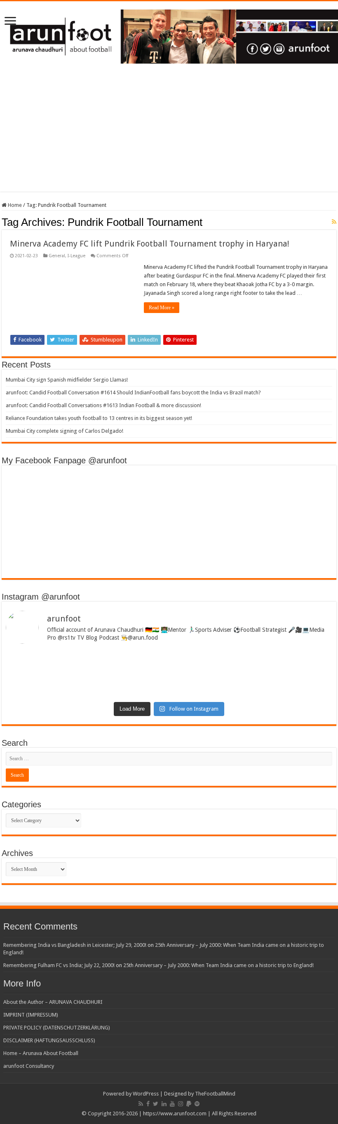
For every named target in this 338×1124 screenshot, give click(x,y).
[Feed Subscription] (334, 221)
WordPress (146, 1094)
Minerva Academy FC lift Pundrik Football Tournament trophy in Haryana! (149, 244)
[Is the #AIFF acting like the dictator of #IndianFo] (251, 682)
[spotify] (197, 1104)
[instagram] (180, 1104)
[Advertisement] (169, 134)
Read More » (161, 308)
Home (14, 205)
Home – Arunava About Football (40, 1053)
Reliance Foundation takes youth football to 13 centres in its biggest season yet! (99, 418)
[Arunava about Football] (169, 35)
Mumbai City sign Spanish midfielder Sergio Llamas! (67, 380)
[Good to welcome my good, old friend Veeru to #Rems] (86, 685)
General (57, 255)
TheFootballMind (215, 1094)
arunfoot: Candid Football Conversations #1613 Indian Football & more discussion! (103, 405)
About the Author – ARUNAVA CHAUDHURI (53, 1002)
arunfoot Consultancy (28, 1066)
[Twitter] (155, 1104)
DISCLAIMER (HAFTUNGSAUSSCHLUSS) (49, 1040)
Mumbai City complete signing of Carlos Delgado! (64, 431)
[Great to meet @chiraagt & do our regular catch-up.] (251, 660)
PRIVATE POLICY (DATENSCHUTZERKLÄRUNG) (56, 1027)
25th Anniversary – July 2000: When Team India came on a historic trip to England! (218, 965)
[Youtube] (172, 1104)
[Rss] (141, 1104)
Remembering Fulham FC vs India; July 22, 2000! (59, 965)
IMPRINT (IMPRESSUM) (30, 1015)
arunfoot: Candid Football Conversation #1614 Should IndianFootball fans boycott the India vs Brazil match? (133, 392)
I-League (76, 255)
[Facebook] (148, 1104)
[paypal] (188, 1104)
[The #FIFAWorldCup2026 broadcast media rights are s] (86, 663)
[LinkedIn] (164, 1104)
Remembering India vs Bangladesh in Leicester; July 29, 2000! (74, 945)
